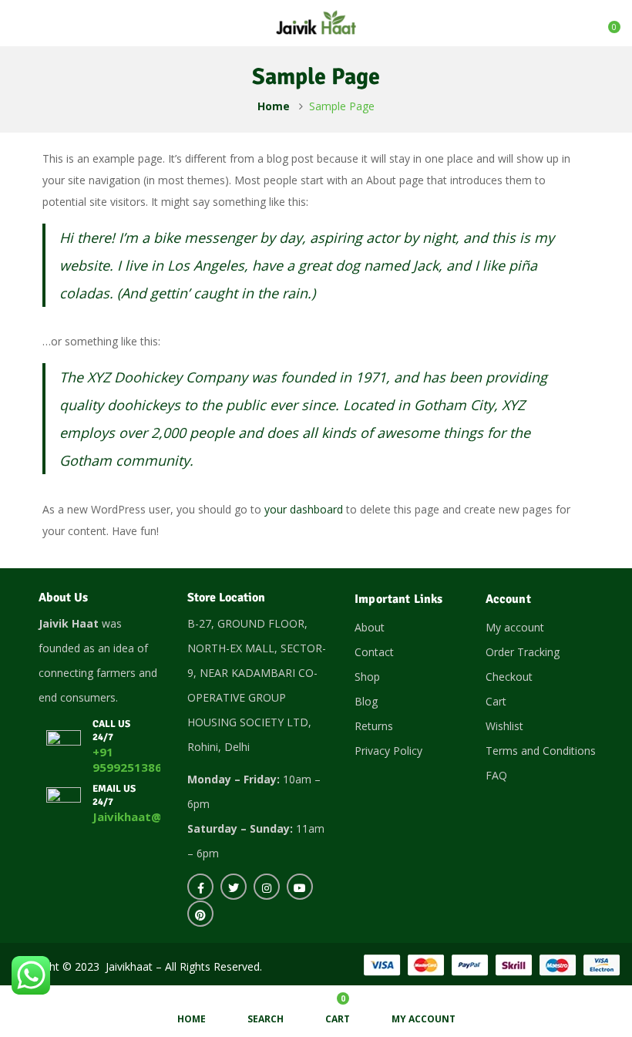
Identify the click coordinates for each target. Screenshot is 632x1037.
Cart (496, 701)
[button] (606, 21)
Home (273, 106)
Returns (374, 726)
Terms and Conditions (541, 750)
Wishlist (504, 726)
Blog (366, 701)
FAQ (496, 775)
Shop (367, 676)
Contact (374, 652)
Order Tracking (523, 652)
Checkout (509, 676)
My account (515, 627)
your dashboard (303, 509)
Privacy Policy (388, 750)
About (370, 627)
